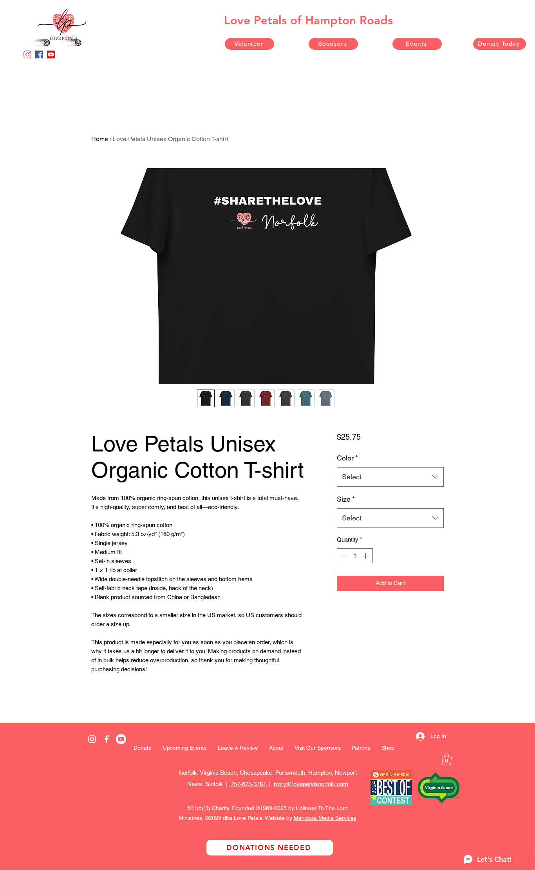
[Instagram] (27, 54)
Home (99, 139)
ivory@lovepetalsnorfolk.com (311, 784)
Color (347, 458)
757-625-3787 (249, 784)
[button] (447, 759)
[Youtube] (51, 54)
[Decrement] (343, 556)
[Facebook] (39, 54)
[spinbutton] (354, 556)
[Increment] (366, 556)
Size (346, 499)
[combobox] (390, 477)
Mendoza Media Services (325, 818)
